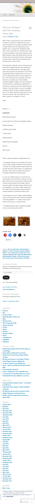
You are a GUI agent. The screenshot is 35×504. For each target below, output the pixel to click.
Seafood (22, 251)
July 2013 (5, 442)
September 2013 (7, 437)
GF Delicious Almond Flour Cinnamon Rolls (16, 391)
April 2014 (6, 423)
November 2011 (7, 481)
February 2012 (7, 475)
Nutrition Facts (7, 321)
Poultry (5, 327)
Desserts (5, 311)
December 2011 (7, 479)
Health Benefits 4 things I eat (11, 317)
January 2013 (6, 454)
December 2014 (7, 411)
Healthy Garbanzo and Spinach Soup (14, 393)
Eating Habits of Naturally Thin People (14, 353)
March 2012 (6, 473)
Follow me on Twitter (10, 287)
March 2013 (6, 450)
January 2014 (6, 429)
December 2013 (7, 431)
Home (4, 14)
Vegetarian (6, 342)
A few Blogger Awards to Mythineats (13, 361)
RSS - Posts (6, 488)
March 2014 (6, 425)
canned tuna (22, 253)
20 (30, 28)
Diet (9, 249)
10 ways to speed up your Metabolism (14, 363)
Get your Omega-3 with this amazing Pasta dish (12, 30)
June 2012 (6, 466)
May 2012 (5, 468)
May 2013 (5, 446)
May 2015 (5, 406)
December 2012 (7, 456)
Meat (4, 319)
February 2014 (7, 427)
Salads (5, 329)
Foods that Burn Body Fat (10, 369)
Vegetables (6, 339)
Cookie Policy (9, 496)
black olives (15, 253)
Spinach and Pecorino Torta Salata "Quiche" (16, 359)
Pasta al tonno (22, 256)
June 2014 (6, 419)
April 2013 (6, 448)
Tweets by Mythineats (9, 289)
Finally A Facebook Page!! (11, 301)
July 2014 (5, 417)
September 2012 (7, 462)
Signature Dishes (8, 333)
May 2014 (5, 421)
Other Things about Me (9, 323)
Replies (26, 258)
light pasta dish (12, 254)
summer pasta (10, 258)
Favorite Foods (15, 249)
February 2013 (7, 452)
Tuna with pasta (18, 258)
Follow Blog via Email (10, 264)
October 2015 (6, 404)
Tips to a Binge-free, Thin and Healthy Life (15, 371)
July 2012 (5, 464)
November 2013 (7, 433)
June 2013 (6, 444)
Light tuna (20, 254)
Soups (5, 335)
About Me (11, 14)
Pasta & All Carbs (14, 251)
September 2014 (7, 415)
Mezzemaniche (27, 254)
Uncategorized (7, 337)
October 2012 (6, 460)
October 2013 (6, 435)
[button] (10, 221)
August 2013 (6, 440)
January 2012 (6, 477)
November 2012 (7, 458)
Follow (6, 277)
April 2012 (6, 471)
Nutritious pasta (7, 256)
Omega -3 (14, 256)
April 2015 (6, 409)
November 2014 (7, 413)
